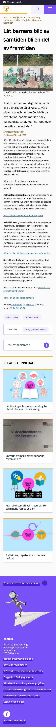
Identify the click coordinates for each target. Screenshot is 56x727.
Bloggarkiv (17, 17)
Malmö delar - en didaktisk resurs (21, 695)
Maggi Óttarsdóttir (15, 132)
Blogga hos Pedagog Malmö (18, 677)
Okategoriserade (32, 317)
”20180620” (16, 304)
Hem (5, 17)
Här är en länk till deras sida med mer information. (27, 253)
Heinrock (30, 304)
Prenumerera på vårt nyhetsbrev (21, 583)
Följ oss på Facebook (14, 720)
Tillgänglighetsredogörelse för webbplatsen (27, 689)
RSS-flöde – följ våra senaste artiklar (23, 671)
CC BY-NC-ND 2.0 (18, 308)
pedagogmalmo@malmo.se (18, 658)
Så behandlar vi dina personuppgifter (23, 683)
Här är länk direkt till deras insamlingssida (23, 215)
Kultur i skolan (12, 317)
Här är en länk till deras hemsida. (18, 298)
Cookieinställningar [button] (13, 701)
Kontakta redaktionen (15, 664)
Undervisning (33, 17)
